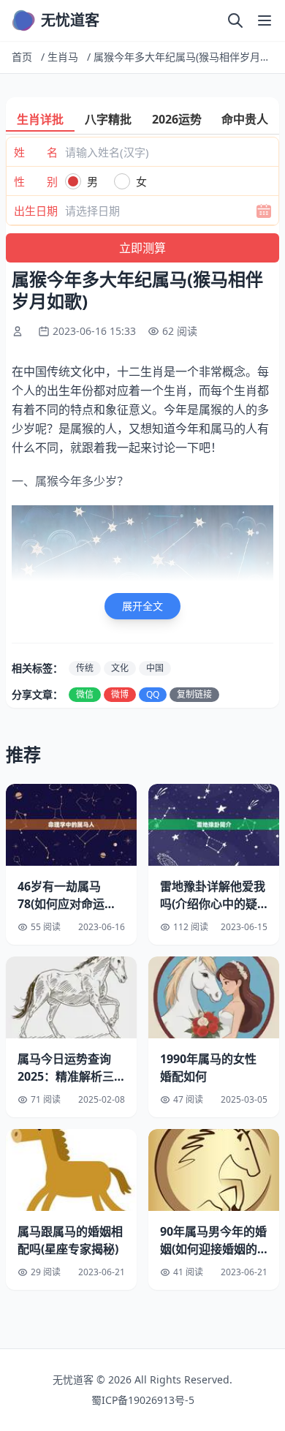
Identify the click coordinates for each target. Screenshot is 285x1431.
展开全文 (142, 606)
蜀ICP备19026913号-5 (142, 1400)
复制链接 (194, 694)
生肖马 (63, 57)
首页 (22, 57)
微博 (120, 694)
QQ (152, 694)
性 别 (36, 181)
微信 (85, 694)
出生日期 (36, 210)
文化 (120, 668)
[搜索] (235, 20)
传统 (85, 668)
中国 (155, 668)
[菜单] (264, 20)
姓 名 (36, 152)
